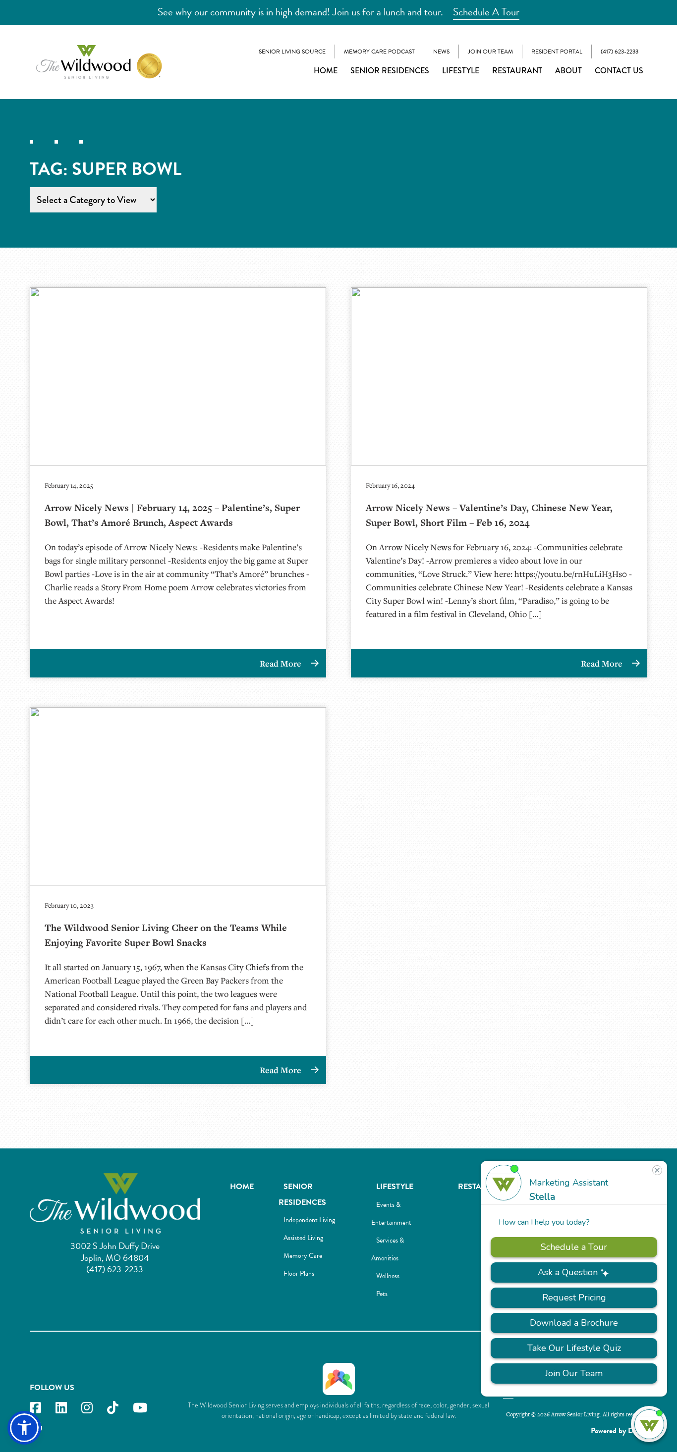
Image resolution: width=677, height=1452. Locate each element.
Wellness (387, 1276)
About (568, 70)
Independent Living (309, 1220)
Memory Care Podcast (379, 51)
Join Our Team (490, 51)
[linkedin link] (61, 1408)
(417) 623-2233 (619, 51)
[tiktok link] (112, 1408)
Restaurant (517, 70)
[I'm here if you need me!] (649, 1424)
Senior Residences (389, 70)
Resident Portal (556, 51)
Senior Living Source (292, 51)
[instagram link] (87, 1408)
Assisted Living (303, 1238)
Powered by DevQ (619, 1431)
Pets (382, 1294)
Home (326, 70)
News (441, 51)
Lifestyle (460, 70)
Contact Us (619, 70)
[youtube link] (140, 1408)
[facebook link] (35, 1408)
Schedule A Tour (486, 12)
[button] (24, 1427)
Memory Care (302, 1255)
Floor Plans (298, 1273)
